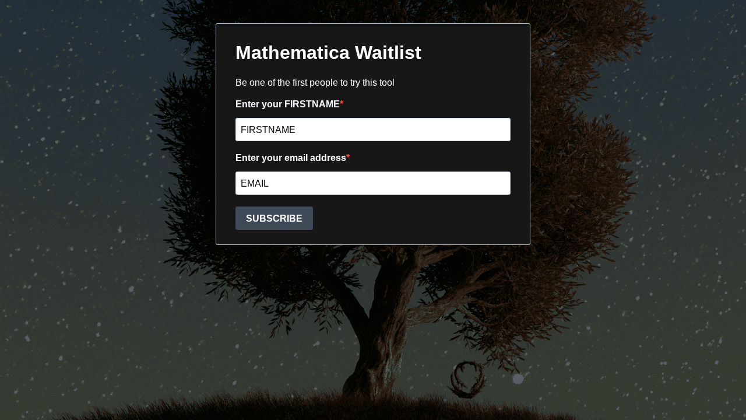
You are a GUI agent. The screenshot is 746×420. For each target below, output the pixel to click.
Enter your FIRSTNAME (287, 104)
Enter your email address (290, 158)
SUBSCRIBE (274, 218)
